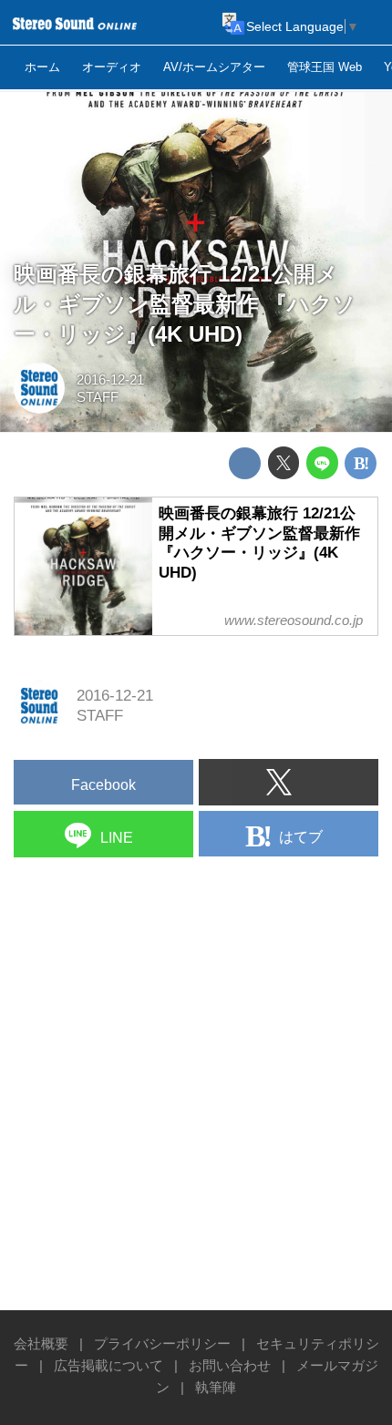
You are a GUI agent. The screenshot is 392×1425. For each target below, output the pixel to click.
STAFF (98, 397)
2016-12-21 (110, 379)
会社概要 (41, 1343)
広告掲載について (108, 1365)
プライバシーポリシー (162, 1343)
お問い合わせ (230, 1365)
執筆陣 (215, 1387)
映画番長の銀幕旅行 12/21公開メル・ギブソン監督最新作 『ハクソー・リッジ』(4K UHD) (185, 304)
